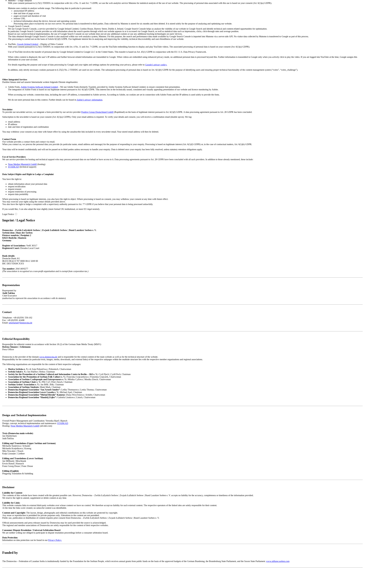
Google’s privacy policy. (156, 64)
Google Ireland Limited (27, 44)
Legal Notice (8, 214)
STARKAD (13, 167)
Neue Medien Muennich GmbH (22, 164)
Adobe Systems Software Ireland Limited (39, 87)
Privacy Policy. (55, 540)
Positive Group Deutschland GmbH (97, 112)
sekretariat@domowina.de (20, 323)
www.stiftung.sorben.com (277, 561)
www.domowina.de (48, 357)
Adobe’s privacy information (89, 100)
